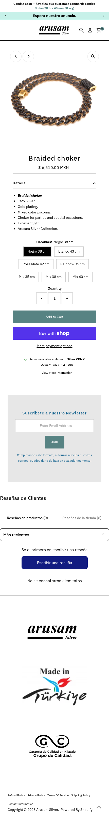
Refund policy (16, 795)
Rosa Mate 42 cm (36, 264)
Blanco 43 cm (69, 251)
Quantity (55, 288)
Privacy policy (36, 795)
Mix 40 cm (80, 276)
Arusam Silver (47, 809)
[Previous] (5, 15)
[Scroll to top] (99, 807)
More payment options (54, 346)
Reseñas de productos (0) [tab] (27, 518)
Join (54, 442)
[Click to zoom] (93, 56)
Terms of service (58, 795)
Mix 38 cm (54, 276)
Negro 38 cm (37, 251)
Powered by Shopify (77, 809)
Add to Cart (54, 317)
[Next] (103, 15)
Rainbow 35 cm (72, 264)
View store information (57, 372)
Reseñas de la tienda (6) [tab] (81, 518)
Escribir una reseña (54, 562)
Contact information (20, 804)
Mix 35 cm (27, 276)
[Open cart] (98, 30)
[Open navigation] (12, 30)
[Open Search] (81, 30)
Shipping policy (80, 795)
